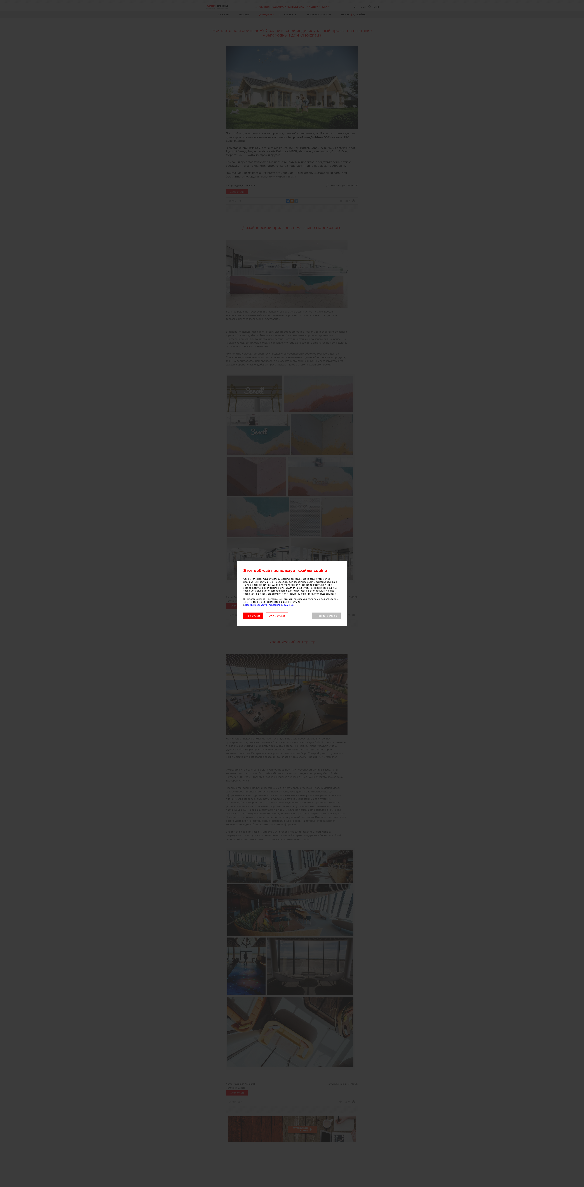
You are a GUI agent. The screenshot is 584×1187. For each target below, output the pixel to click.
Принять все (253, 616)
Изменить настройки (326, 616)
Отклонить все (277, 616)
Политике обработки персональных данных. (269, 605)
